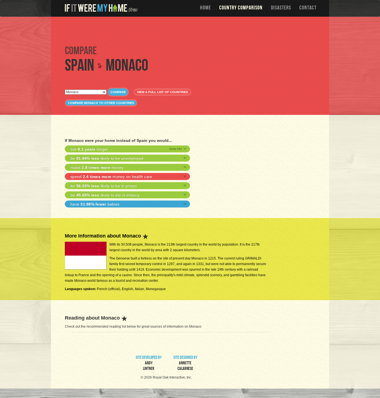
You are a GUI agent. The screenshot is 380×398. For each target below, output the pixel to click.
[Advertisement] (191, 30)
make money (97, 167)
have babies (94, 204)
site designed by (185, 363)
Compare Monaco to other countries (101, 103)
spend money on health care (111, 176)
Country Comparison (241, 8)
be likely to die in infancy (104, 195)
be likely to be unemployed (107, 158)
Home (205, 8)
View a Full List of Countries (162, 92)
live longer (89, 149)
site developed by (149, 363)
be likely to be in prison (103, 186)
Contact (308, 8)
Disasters (281, 8)
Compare (118, 92)
